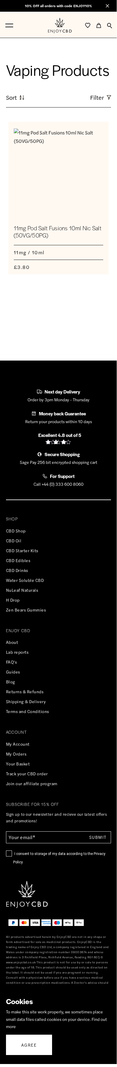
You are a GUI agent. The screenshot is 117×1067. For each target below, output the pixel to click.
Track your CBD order (27, 774)
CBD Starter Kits (22, 550)
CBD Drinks (17, 570)
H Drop (13, 600)
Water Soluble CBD (25, 580)
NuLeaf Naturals (22, 590)
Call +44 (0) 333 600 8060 (58, 484)
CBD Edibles (18, 560)
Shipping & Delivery (26, 701)
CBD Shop (16, 531)
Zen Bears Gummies (26, 610)
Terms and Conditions (27, 711)
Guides (13, 672)
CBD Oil (14, 541)
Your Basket (18, 764)
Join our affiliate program (31, 783)
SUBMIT (97, 837)
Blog (10, 682)
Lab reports (17, 652)
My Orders (16, 754)
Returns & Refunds (25, 691)
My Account (18, 744)
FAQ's (11, 662)
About (12, 642)
